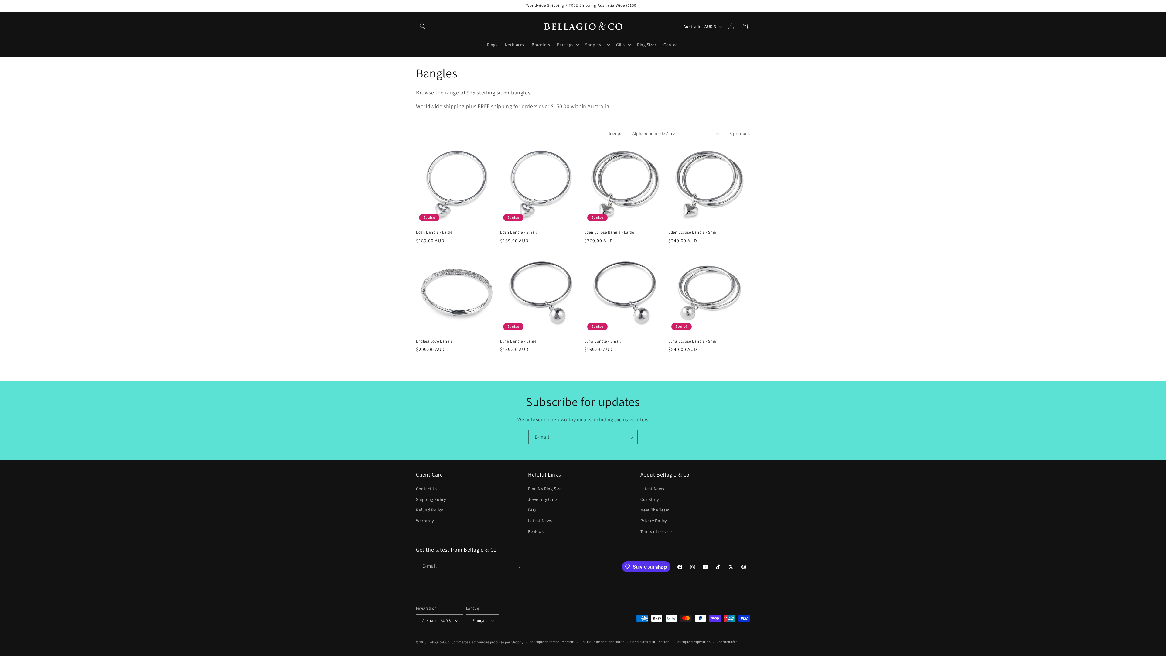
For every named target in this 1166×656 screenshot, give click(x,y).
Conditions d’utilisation (649, 642)
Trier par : (617, 133)
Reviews (536, 531)
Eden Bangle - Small (518, 232)
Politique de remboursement (551, 642)
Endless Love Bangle (434, 341)
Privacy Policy (653, 520)
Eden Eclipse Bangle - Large (609, 232)
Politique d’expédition (693, 642)
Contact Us (427, 488)
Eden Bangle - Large (434, 232)
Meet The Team (655, 510)
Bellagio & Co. (439, 642)
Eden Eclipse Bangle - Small (693, 232)
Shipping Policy (431, 499)
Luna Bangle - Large (518, 341)
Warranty (425, 520)
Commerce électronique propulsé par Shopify (487, 642)
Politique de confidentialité (603, 642)
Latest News (540, 520)
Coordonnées (727, 642)
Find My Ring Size (544, 488)
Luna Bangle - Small (602, 341)
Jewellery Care (542, 499)
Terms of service (656, 531)
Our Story (649, 499)
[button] (422, 26)
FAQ (532, 510)
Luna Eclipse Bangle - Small (693, 341)
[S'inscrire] (630, 437)
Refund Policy (429, 510)
